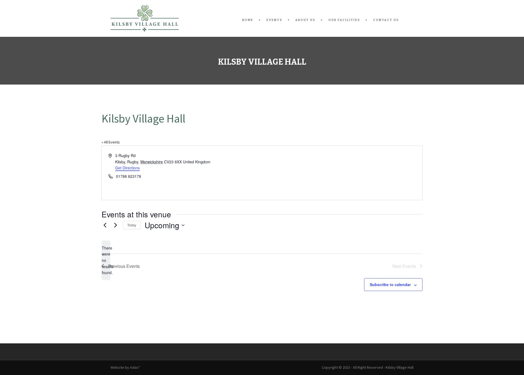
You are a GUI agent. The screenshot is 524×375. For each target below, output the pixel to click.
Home (247, 20)
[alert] (106, 260)
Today (131, 225)
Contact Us (386, 20)
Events (274, 20)
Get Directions (127, 167)
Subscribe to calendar (390, 284)
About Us (305, 20)
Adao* (135, 367)
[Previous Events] (105, 225)
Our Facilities (344, 20)
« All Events (111, 142)
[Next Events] (115, 225)
